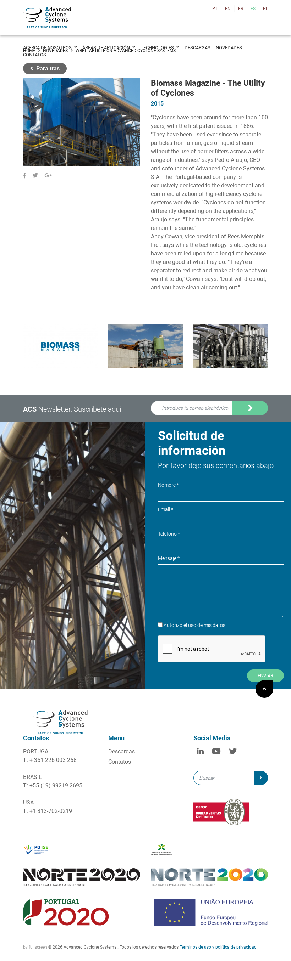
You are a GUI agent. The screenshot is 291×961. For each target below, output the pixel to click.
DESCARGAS (197, 47)
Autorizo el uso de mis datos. (193, 418)
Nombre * (168, 485)
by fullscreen (35, 947)
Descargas (121, 751)
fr (240, 8)
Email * (165, 509)
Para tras (47, 68)
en (228, 8)
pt (215, 8)
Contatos (119, 761)
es (253, 8)
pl (265, 8)
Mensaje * (169, 558)
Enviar (265, 675)
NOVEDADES (229, 47)
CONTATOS (34, 54)
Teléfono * (169, 534)
